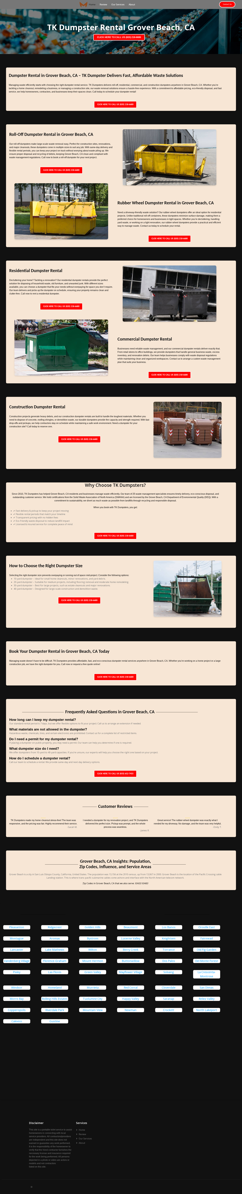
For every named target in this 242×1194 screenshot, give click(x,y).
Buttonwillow (130, 961)
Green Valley (92, 972)
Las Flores (54, 972)
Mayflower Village (130, 972)
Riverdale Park (54, 1010)
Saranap (168, 999)
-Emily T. (217, 827)
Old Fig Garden (206, 950)
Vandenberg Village (17, 961)
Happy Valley (130, 999)
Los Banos (168, 927)
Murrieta (93, 987)
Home (92, 4)
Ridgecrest (55, 927)
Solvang (168, 972)
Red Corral (131, 987)
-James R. (144, 830)
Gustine (54, 1021)
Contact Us (227, 5)
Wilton (92, 950)
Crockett (168, 1010)
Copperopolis (17, 1010)
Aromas (55, 938)
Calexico (16, 1021)
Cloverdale (168, 987)
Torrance (169, 950)
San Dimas (207, 987)
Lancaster (16, 950)
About (132, 4)
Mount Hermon (92, 961)
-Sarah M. (72, 827)
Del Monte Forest (206, 961)
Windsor (16, 987)
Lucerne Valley (130, 938)
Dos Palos (168, 961)
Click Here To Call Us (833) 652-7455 (115, 774)
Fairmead (206, 938)
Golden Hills (93, 927)
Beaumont (131, 927)
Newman (131, 1010)
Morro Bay (17, 999)
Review (103, 4)
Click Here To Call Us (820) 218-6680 (115, 104)
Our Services (118, 4)
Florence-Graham (54, 961)
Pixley (16, 972)
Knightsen (168, 938)
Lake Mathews (54, 950)
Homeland (55, 987)
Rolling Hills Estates (55, 999)
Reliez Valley (207, 999)
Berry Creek (130, 950)
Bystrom (92, 938)
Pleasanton (16, 927)
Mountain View (93, 1010)
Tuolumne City (92, 999)
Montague (17, 938)
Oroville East (206, 927)
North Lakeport (206, 1010)
